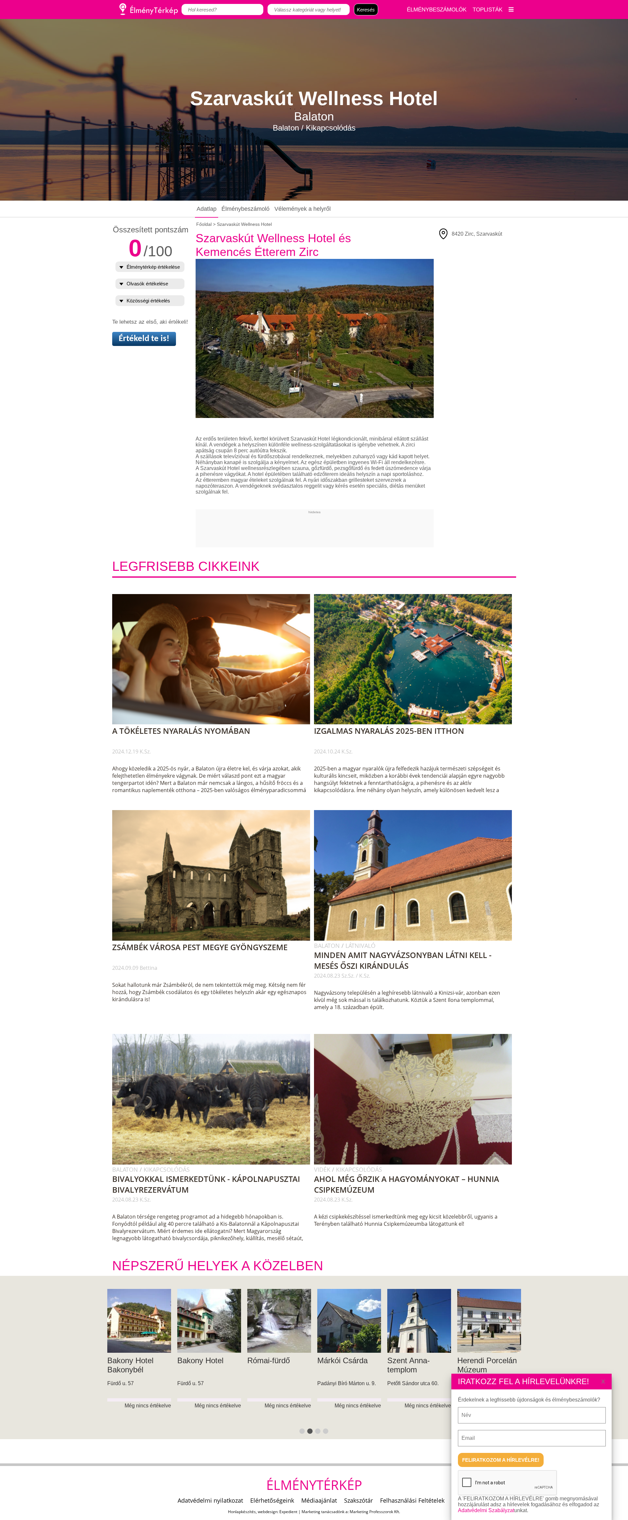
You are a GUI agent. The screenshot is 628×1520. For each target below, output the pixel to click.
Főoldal (204, 224)
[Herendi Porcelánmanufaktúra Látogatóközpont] (349, 1321)
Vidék (323, 1169)
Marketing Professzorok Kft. (375, 1511)
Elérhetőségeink (272, 1500)
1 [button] (302, 1431)
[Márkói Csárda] (139, 1321)
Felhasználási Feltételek (412, 1500)
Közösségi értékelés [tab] (148, 300)
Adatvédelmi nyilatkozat (210, 1500)
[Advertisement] (315, 528)
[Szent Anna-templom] (209, 1321)
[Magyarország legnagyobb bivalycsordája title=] (214, 1163)
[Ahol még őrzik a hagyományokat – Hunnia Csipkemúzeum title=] (416, 1163)
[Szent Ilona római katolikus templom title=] (416, 939)
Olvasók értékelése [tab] (147, 283)
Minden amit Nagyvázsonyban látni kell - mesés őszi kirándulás (403, 960)
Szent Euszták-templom (483, 1365)
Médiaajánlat (319, 1500)
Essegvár (403, 1360)
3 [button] (318, 1431)
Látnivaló (360, 946)
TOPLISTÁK (487, 9)
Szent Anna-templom (198, 1365)
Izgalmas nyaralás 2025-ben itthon (389, 730)
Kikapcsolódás (167, 1169)
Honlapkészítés (242, 1511)
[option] (139, 1364)
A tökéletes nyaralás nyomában (181, 730)
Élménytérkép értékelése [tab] (153, 267)
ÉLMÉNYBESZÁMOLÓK (436, 9)
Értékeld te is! (144, 339)
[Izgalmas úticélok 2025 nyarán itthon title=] (416, 723)
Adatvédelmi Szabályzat (486, 1510)
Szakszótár (358, 1500)
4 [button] (326, 1431)
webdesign (267, 1511)
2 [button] (310, 1431)
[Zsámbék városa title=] (214, 939)
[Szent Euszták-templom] (489, 1321)
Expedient (288, 1511)
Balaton (327, 946)
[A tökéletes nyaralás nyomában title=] (214, 723)
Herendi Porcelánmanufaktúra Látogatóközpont (354, 1369)
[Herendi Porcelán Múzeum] (279, 1321)
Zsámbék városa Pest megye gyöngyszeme (200, 947)
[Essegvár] (419, 1321)
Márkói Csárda (132, 1360)
